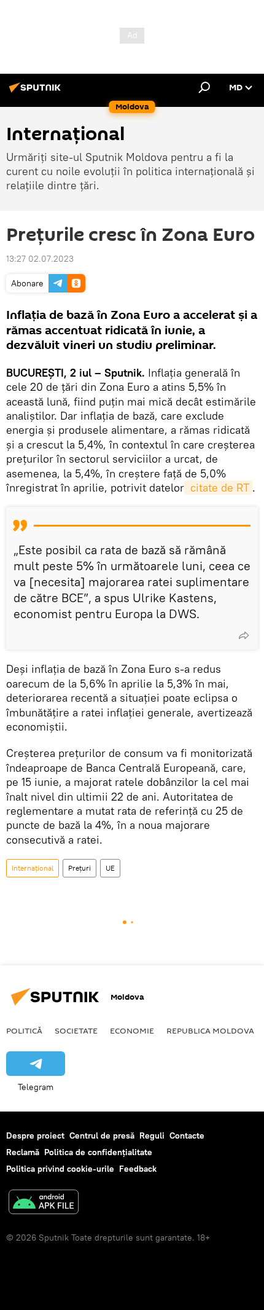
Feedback (138, 1168)
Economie (132, 1030)
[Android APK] (43, 1203)
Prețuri (79, 868)
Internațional (32, 868)
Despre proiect (35, 1135)
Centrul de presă (101, 1135)
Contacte (186, 1135)
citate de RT (218, 487)
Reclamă (22, 1152)
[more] (243, 635)
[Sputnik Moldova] (37, 92)
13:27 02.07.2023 (40, 258)
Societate (76, 1030)
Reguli (152, 1135)
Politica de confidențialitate (98, 1152)
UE (110, 868)
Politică (24, 1030)
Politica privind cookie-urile (60, 1168)
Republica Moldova (210, 1030)
